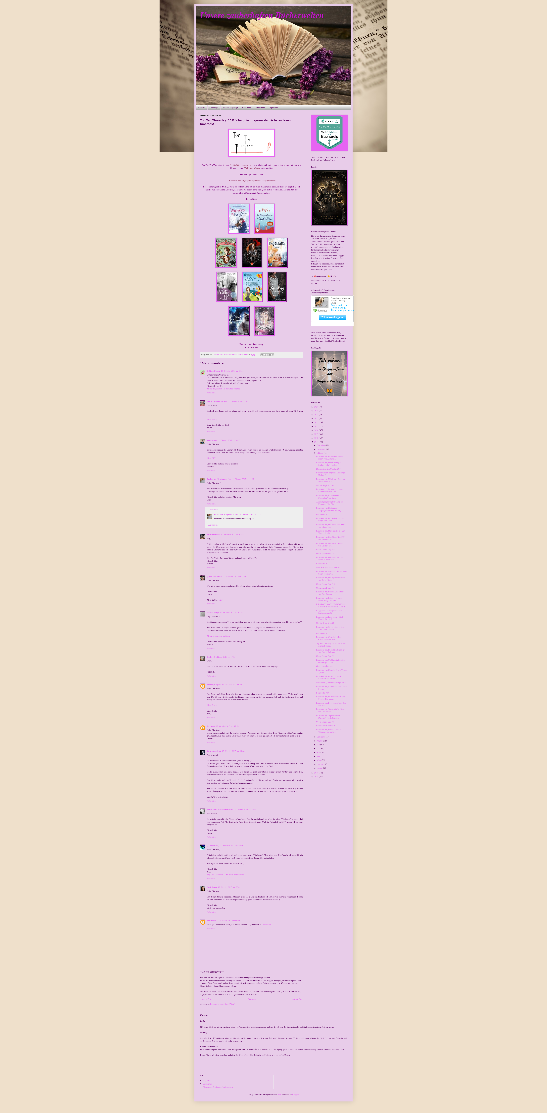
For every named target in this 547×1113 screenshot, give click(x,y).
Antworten (211, 392)
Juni (319, 748)
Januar (320, 768)
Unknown (211, 726)
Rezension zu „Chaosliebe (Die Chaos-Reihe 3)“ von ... (328, 638)
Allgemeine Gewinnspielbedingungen (218, 1087)
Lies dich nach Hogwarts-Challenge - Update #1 (331, 473)
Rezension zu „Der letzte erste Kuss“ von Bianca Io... (331, 525)
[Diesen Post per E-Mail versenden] (261, 354)
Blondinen (267, 924)
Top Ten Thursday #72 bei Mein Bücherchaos (225, 874)
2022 (316, 422)
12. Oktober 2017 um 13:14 (234, 576)
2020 (316, 430)
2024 (316, 414)
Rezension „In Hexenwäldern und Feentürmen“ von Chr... (329, 490)
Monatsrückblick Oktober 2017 (328, 468)
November (321, 449)
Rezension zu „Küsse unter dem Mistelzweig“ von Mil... (329, 599)
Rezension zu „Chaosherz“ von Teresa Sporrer (331, 671)
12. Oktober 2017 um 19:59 (231, 845)
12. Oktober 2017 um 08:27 (239, 401)
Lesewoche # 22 (322, 563)
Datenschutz (260, 107)
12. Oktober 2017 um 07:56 (232, 371)
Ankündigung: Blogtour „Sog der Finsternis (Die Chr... (329, 502)
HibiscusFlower (213, 370)
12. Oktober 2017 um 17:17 (224, 657)
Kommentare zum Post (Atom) (222, 1004)
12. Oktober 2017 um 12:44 (232, 534)
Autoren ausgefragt (230, 107)
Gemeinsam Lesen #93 (325, 587)
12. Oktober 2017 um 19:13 (245, 809)
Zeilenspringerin (214, 684)
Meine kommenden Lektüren (218, 635)
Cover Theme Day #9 (325, 656)
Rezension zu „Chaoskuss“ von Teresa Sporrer (331, 687)
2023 (316, 418)
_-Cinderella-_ (213, 845)
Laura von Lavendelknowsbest (220, 809)
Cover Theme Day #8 (325, 721)
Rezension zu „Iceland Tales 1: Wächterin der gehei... (328, 730)
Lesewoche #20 (322, 692)
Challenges (214, 107)
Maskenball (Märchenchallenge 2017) (331, 682)
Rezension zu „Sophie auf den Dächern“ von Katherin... (328, 716)
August (320, 740)
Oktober (320, 453)
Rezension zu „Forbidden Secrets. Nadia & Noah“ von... (329, 558)
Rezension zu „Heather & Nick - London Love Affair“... (329, 677)
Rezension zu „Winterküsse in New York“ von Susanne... (330, 628)
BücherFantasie (213, 534)
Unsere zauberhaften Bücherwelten (262, 15)
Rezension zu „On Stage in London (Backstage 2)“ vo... (330, 661)
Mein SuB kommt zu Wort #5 (328, 567)
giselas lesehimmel (215, 576)
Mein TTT (211, 458)
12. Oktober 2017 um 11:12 (243, 479)
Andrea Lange (213, 612)
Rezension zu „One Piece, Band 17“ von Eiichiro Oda (330, 544)
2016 (316, 772)
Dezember (321, 445)
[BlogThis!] (264, 354)
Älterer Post (297, 999)
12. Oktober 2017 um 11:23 (250, 514)
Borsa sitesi (212, 920)
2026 (316, 406)
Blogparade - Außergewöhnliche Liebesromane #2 (329, 611)
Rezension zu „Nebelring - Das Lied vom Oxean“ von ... (330, 480)
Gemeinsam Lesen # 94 (325, 553)
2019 (316, 434)
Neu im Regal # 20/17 (325, 623)
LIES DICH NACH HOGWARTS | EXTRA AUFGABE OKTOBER (330, 605)
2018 (316, 438)
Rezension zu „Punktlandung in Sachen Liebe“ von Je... (328, 463)
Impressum (273, 107)
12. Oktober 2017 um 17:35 (233, 684)
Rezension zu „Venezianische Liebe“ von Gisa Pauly (330, 710)
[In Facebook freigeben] (270, 354)
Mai (319, 752)
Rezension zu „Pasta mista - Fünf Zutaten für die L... (329, 618)
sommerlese (212, 440)
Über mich (246, 107)
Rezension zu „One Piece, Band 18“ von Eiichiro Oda (330, 538)
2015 (316, 776)
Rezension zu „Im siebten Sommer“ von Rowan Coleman (330, 651)
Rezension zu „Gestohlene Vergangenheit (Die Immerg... (329, 509)
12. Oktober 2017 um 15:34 (231, 612)
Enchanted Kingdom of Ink (219, 479)
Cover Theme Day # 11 (325, 549)
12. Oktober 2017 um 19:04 (233, 751)
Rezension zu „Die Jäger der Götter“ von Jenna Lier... (330, 578)
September (321, 736)
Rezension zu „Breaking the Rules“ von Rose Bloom (330, 592)
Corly (209, 656)
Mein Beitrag (212, 419)
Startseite (201, 107)
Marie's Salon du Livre (217, 401)
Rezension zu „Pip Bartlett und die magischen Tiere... (330, 519)
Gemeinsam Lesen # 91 (325, 725)
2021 (316, 426)
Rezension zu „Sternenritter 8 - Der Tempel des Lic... (330, 532)
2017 (316, 441)
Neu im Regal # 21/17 (325, 485)
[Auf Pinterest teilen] (272, 354)
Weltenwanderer (214, 751)
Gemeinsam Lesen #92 (325, 666)
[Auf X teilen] (267, 354)
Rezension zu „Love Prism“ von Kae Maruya (331, 704)
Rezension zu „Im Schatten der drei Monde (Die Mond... (330, 697)
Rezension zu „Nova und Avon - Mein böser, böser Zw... (331, 572)
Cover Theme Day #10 (325, 584)
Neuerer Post (206, 999)
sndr (279, 1094)
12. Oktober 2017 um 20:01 (229, 887)
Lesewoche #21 (322, 633)
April (319, 756)
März (319, 760)
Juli (318, 744)
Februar (320, 764)
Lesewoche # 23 (322, 514)
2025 (316, 410)
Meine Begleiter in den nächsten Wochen (223, 388)
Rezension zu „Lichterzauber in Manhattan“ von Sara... (328, 496)
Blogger (295, 1094)
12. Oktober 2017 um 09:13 (229, 440)
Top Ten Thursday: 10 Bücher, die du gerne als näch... (331, 644)
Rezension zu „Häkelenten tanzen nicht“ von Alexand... (329, 457)
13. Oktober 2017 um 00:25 (228, 920)
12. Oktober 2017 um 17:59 (227, 726)
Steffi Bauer (212, 887)
